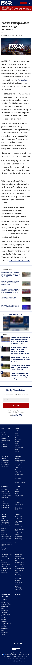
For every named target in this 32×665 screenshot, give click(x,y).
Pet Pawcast (18, 536)
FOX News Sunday (18, 444)
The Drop (4, 556)
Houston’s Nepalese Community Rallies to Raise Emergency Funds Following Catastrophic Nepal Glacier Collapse (10, 275)
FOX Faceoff (18, 527)
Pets (16, 469)
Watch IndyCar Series (5, 615)
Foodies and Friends (18, 533)
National (17, 435)
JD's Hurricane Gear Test (5, 498)
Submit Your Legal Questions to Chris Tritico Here (19, 474)
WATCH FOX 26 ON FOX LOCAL (19, 563)
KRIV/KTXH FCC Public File (19, 583)
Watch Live (23, 3)
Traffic (3, 501)
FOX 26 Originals (18, 515)
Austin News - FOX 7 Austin (5, 465)
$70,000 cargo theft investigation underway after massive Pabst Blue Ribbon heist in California (10, 291)
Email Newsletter (19, 568)
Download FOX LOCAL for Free (13, 315)
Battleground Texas (5, 548)
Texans (17, 491)
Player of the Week (18, 508)
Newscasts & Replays (5, 437)
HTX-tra (18, 594)
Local (16, 431)
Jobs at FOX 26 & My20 (19, 571)
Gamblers (17, 502)
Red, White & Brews (18, 522)
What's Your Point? (4, 531)
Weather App (5, 503)
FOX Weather (5, 507)
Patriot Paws (23, 80)
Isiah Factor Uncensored (4, 519)
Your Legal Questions (18, 479)
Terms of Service (17, 416)
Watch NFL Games (4, 600)
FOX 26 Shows (4, 515)
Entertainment (7, 554)
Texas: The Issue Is (6, 539)
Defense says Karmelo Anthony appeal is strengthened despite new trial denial (10, 282)
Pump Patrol (5, 505)
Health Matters (19, 467)
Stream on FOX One (5, 595)
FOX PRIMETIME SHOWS (6, 569)
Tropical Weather (6, 495)
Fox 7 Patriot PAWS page (19, 260)
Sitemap (17, 451)
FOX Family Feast (20, 482)
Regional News (4, 457)
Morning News (18, 457)
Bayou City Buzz (6, 542)
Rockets (17, 493)
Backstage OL (5, 562)
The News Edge (5, 525)
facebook (11, 643)
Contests (4, 572)
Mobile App (18, 578)
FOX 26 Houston (5, 33)
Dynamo (17, 498)
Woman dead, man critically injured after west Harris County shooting (20, 367)
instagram (17, 643)
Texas (16, 433)
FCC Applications (19, 590)
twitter (14, 643)
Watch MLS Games (4, 633)
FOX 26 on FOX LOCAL (5, 431)
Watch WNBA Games (5, 629)
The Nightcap (5, 523)
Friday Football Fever (19, 505)
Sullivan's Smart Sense (19, 448)
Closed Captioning (18, 587)
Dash (16, 500)
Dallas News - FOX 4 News (5, 461)
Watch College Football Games (6, 603)
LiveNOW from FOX (5, 441)
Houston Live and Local (6, 545)
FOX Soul (4, 446)
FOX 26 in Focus (19, 525)
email (21, 643)
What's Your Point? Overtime (6, 535)
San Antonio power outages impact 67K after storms (9, 298)
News (11, 33)
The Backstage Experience (5, 565)
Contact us (18, 556)
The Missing (18, 539)
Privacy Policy (18, 414)
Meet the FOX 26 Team (19, 559)
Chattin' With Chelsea (5, 527)
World (16, 437)
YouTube (4, 444)
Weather (4, 487)
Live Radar (4, 489)
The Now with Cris (5, 559)
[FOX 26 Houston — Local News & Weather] (6, 3)
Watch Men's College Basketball (5, 619)
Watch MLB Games (4, 607)
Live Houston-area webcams (5, 492)
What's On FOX (19, 566)
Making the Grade (20, 460)
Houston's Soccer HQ (20, 541)
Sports (17, 487)
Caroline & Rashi (19, 519)
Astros (16, 489)
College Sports (19, 496)
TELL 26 (3, 435)
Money (17, 442)
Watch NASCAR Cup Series (5, 611)
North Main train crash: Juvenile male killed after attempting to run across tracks (10, 306)
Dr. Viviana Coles (19, 463)
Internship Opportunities (18, 575)
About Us (18, 554)
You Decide (18, 439)
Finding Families (19, 465)
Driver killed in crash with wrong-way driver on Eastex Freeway (20, 359)
